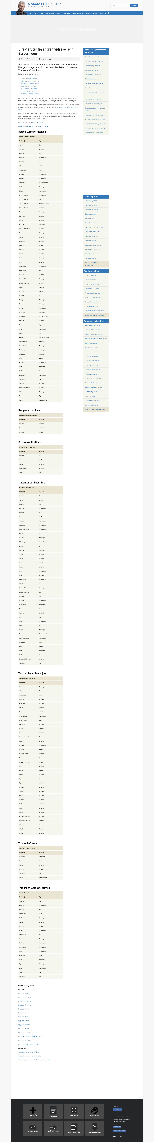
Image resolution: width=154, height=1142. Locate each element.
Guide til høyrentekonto (92, 232)
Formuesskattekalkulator (93, 361)
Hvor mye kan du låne (92, 365)
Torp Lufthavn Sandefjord (28, 89)
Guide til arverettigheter (92, 205)
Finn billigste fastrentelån (93, 293)
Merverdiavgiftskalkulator (93, 378)
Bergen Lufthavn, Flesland (29, 79)
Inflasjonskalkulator (91, 374)
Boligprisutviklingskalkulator (94, 334)
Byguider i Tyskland (24, 1032)
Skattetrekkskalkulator (92, 401)
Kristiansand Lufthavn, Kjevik (29, 84)
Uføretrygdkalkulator (91, 405)
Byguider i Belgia (23, 993)
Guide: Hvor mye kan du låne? (94, 227)
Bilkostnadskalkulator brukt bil (94, 330)
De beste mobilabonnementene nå (95, 93)
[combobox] (120, 5)
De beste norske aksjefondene (94, 133)
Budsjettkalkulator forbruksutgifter (96, 338)
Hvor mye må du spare (92, 370)
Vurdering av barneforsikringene (95, 119)
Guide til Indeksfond (91, 236)
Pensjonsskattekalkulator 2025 (94, 387)
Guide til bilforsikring (91, 209)
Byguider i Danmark (24, 997)
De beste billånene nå (92, 57)
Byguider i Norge (23, 1017)
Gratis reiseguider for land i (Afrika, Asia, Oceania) (34, 1060)
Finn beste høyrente (91, 302)
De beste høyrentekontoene (94, 83)
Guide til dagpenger (91, 223)
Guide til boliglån (90, 214)
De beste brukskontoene (93, 70)
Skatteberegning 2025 (92, 396)
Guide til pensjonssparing (93, 249)
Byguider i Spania (24, 1025)
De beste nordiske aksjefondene (95, 128)
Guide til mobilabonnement (93, 245)
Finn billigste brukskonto (92, 284)
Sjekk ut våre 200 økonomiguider (91, 264)
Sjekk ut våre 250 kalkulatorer (95, 409)
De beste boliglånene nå (93, 66)
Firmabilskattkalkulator (92, 356)
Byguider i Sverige (24, 1028)
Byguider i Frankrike (24, 1005)
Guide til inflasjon (90, 241)
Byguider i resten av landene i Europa (30, 1036)
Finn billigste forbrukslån (93, 297)
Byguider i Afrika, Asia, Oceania (28, 1044)
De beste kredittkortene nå (93, 88)
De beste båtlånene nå (92, 79)
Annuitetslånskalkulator (92, 325)
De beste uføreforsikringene (93, 103)
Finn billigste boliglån (91, 280)
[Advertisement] (77, 29)
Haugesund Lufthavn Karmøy (29, 81)
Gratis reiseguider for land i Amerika (29, 1056)
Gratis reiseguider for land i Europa (29, 1052)
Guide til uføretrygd (91, 258)
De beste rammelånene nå (93, 99)
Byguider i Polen (23, 1021)
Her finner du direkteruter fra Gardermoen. (31, 122)
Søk (134, 5)
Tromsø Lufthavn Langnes (28, 91)
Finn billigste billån (91, 275)
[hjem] (21, 8)
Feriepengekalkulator (91, 352)
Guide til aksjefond (91, 201)
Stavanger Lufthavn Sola (28, 86)
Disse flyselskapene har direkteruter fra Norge (33, 126)
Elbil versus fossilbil (91, 347)
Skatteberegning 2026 (92, 392)
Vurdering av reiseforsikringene (95, 115)
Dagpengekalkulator (91, 343)
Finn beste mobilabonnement (94, 311)
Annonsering (117, 1126)
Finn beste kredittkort (91, 306)
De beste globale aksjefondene (95, 124)
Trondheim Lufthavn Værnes (29, 94)
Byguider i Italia (23, 1013)
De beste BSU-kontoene (93, 74)
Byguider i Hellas (23, 1009)
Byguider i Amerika (24, 1040)
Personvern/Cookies (119, 1130)
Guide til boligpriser (91, 218)
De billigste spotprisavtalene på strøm (95, 109)
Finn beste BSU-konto (92, 289)
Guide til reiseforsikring (92, 254)
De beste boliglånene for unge (94, 61)
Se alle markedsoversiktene (94, 315)
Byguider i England (24, 1001)
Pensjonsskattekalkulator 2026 (94, 383)
